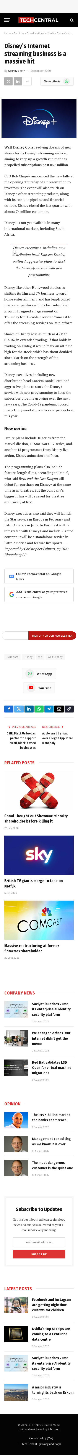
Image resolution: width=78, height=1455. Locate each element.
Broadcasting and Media (41, 33)
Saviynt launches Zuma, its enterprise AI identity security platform (51, 1009)
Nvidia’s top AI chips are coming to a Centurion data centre (51, 1334)
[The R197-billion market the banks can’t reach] (16, 1120)
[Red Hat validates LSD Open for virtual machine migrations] (16, 1068)
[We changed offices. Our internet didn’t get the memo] (16, 1038)
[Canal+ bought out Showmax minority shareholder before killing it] (39, 790)
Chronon (53, 1429)
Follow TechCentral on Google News (38, 576)
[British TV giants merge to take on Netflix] (39, 855)
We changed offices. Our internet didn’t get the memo (51, 1038)
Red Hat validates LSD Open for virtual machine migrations (51, 1067)
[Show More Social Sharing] (27, 81)
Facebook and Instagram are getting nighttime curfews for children (51, 1305)
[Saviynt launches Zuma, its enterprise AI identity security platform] (16, 1009)
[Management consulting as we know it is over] (16, 1144)
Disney (28, 657)
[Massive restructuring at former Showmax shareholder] (39, 920)
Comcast (12, 657)
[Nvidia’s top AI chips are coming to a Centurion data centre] (16, 1334)
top (40, 657)
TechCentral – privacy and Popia (41, 1444)
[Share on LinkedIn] (18, 81)
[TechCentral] (39, 20)
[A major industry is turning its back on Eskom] (16, 1392)
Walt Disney (55, 657)
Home (7, 33)
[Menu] (7, 20)
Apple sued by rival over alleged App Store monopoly (57, 738)
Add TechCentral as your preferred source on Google (42, 594)
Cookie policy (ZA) (41, 1438)
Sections (19, 33)
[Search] (71, 20)
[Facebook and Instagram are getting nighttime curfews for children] (16, 1305)
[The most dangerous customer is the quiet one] (16, 1168)
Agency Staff (16, 70)
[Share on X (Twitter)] (8, 81)
